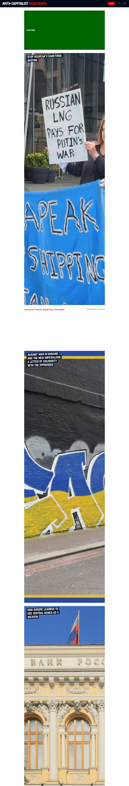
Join (111, 3)
